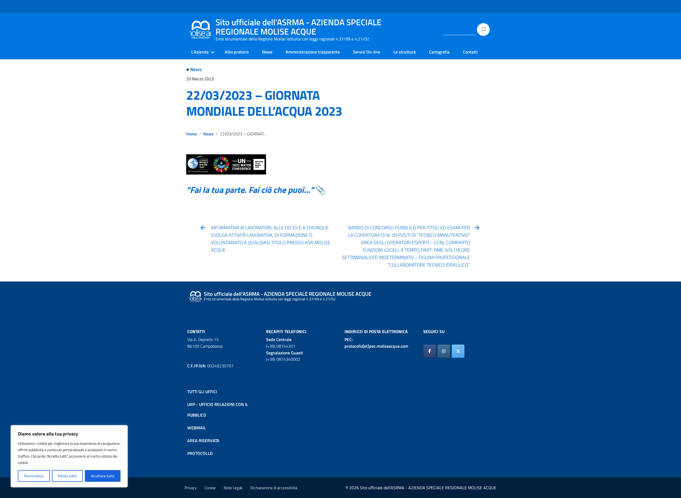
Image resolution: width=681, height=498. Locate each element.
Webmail (196, 428)
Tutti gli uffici (202, 391)
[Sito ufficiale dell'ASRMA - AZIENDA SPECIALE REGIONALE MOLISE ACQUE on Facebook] (429, 351)
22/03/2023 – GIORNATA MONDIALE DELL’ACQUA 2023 (264, 103)
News (267, 52)
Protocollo (200, 453)
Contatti (470, 52)
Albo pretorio (237, 52)
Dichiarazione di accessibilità (273, 488)
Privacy (191, 488)
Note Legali (233, 488)
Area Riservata (203, 440)
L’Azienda (200, 52)
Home (191, 134)
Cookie (210, 488)
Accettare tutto (102, 476)
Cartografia (439, 52)
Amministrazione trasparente (313, 52)
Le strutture (404, 52)
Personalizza (34, 476)
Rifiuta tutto (67, 476)
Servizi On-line (366, 52)
